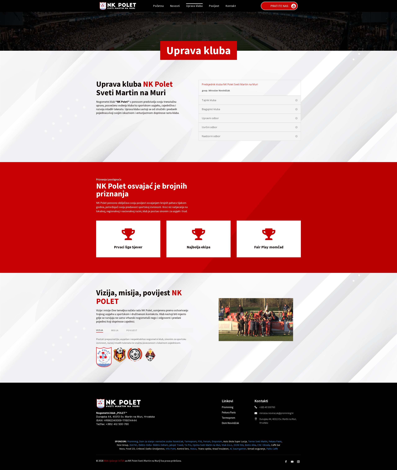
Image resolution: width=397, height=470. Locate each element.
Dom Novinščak (230, 423)
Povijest (214, 6)
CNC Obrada (263, 444)
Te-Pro (187, 444)
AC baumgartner (238, 448)
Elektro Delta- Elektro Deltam (153, 444)
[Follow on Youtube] (292, 461)
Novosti (175, 6)
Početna (158, 6)
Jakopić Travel (176, 444)
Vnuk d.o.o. (227, 444)
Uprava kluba (194, 6)
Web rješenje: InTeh (114, 460)
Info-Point (170, 448)
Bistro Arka (250, 444)
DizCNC (133, 444)
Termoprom (228, 417)
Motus (193, 448)
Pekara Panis (229, 412)
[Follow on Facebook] (285, 461)
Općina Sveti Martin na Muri (206, 444)
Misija (114, 330)
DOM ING (239, 444)
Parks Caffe (272, 448)
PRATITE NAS (279, 6)
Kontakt (230, 6)
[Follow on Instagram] (298, 461)
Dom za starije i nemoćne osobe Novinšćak (161, 441)
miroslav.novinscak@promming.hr (276, 413)
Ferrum (206, 441)
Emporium (217, 441)
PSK (200, 441)
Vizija (99, 330)
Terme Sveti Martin (257, 441)
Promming (227, 407)
